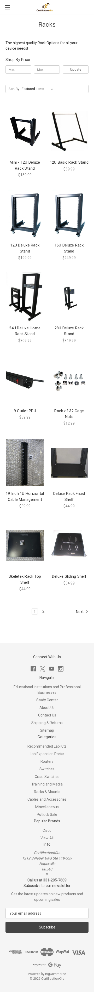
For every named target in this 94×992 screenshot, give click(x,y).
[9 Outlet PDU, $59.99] (25, 379)
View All (47, 838)
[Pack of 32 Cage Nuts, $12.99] (69, 379)
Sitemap (47, 730)
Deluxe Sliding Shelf (69, 576)
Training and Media (47, 784)
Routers (47, 761)
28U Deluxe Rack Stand (69, 331)
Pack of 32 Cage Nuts (69, 414)
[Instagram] (60, 669)
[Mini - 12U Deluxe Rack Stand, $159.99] (25, 131)
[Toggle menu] (7, 7)
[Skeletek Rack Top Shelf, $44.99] (25, 545)
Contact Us (47, 715)
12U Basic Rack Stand (69, 162)
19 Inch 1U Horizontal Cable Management (25, 496)
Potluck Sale (47, 814)
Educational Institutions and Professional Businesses (47, 690)
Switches (47, 769)
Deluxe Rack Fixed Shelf (69, 496)
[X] (42, 669)
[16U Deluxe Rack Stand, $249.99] (69, 214)
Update (75, 69)
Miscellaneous (47, 807)
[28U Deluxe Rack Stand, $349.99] (69, 297)
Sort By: (14, 89)
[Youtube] (51, 669)
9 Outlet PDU (25, 411)
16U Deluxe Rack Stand (69, 248)
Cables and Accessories (47, 799)
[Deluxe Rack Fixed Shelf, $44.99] (69, 462)
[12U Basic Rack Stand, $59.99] (69, 131)
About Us (47, 708)
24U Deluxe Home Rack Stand (24, 331)
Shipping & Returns (47, 723)
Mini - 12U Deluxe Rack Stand (25, 165)
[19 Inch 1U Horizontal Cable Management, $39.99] (25, 462)
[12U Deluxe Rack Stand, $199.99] (25, 214)
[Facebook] (33, 669)
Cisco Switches (47, 777)
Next (80, 612)
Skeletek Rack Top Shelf (25, 579)
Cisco (47, 830)
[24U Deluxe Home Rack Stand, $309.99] (25, 297)
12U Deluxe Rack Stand (24, 248)
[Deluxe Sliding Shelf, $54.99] (69, 545)
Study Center (47, 700)
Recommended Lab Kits (47, 746)
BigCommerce (55, 974)
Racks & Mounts (47, 792)
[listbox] (38, 89)
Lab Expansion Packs (47, 754)
